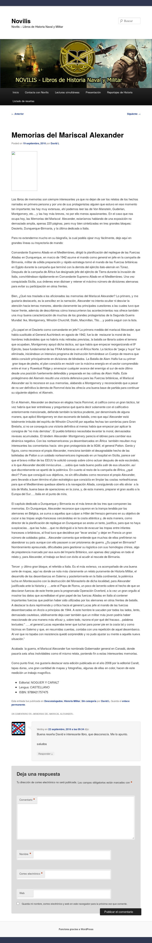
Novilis (21, 20)
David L (55, 143)
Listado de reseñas (23, 101)
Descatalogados (53, 701)
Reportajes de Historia (119, 92)
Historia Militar (72, 701)
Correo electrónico (31, 873)
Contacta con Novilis (37, 92)
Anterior (17, 114)
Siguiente (134, 114)
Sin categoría (89, 701)
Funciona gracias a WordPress (76, 929)
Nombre (25, 854)
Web (22, 893)
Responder (45, 753)
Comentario (27, 800)
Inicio (16, 92)
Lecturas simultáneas (67, 92)
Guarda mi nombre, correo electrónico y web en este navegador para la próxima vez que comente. (74, 903)
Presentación (93, 92)
